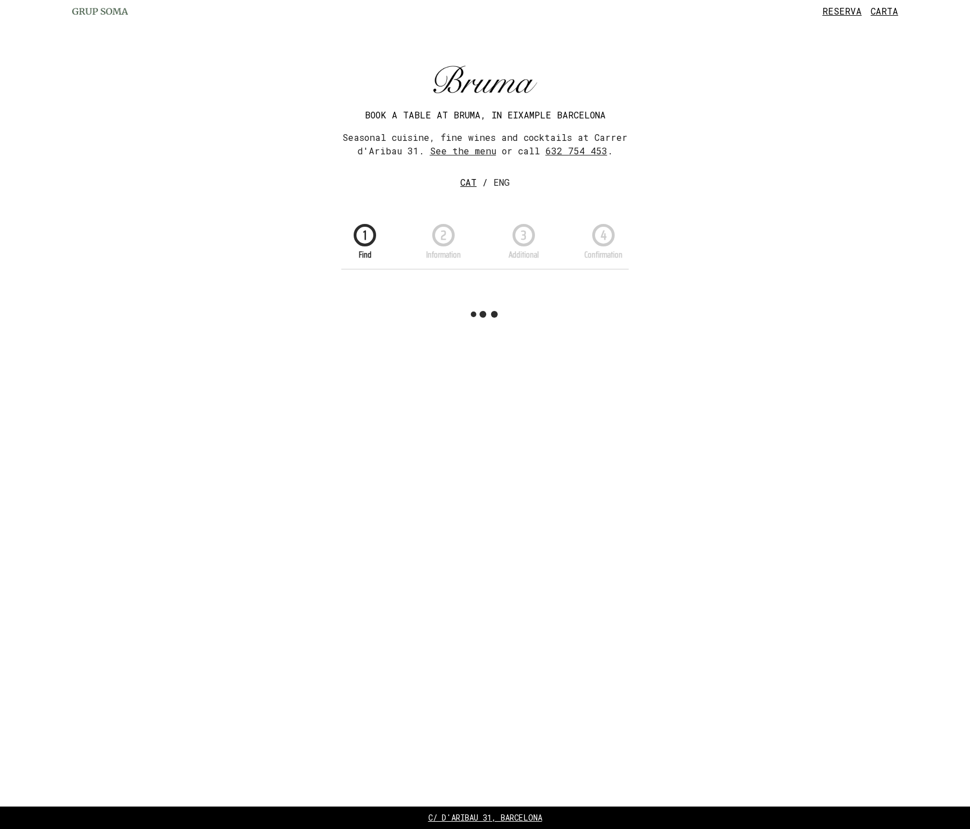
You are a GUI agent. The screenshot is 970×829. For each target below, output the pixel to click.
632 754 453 (576, 151)
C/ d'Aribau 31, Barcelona (485, 817)
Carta (884, 11)
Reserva (842, 11)
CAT (468, 182)
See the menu (463, 151)
